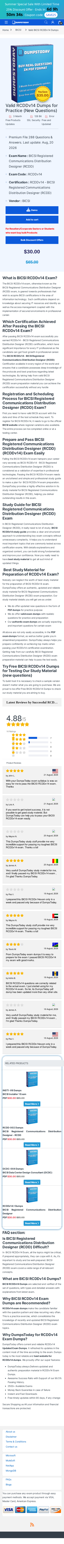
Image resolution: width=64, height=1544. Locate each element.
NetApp (10, 1465)
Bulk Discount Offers (32, 240)
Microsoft (11, 1455)
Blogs (8, 1484)
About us (10, 1431)
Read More (31, 1103)
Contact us (11, 1446)
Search (46, 22)
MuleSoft (10, 1460)
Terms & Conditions (16, 1441)
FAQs (8, 1479)
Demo (34, 210)
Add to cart (32, 219)
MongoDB (11, 1470)
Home (5, 29)
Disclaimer (11, 1436)
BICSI (18, 29)
